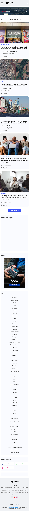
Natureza (14, 392)
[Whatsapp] (5, 56)
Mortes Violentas (14, 387)
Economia (14, 334)
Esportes (14, 352)
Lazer (14, 379)
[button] (27, 3)
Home (11, 504)
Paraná (14, 408)
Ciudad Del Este (14, 308)
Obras (14, 400)
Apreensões (14, 300)
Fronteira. (14, 366)
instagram (8, 468)
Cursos (14, 321)
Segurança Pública (14, 426)
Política (14, 413)
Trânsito (14, 444)
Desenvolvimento (14, 326)
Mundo (14, 389)
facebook (8, 464)
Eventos (14, 355)
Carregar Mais (14, 210)
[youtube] (14, 497)
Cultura (14, 318)
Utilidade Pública (14, 450)
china (14, 305)
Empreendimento (14, 345)
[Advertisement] (14, 235)
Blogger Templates (13, 507)
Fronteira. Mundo (14, 371)
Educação (14, 337)
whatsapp (23, 464)
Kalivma (19, 508)
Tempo (14, 442)
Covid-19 (14, 316)
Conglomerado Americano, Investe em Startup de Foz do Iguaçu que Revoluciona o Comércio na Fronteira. (14, 122)
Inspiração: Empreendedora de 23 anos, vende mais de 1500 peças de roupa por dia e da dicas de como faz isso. (14, 196)
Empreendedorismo (15, 342)
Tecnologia (14, 437)
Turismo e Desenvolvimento (14, 447)
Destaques (14, 329)
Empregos (14, 347)
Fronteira (14, 363)
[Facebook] (1, 56)
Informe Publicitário (14, 373)
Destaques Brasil (14, 331)
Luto (14, 381)
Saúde (14, 423)
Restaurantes (14, 418)
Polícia (14, 410)
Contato (17, 504)
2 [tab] (14, 17)
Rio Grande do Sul (14, 421)
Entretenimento (14, 350)
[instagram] (17, 497)
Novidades (14, 397)
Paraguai (14, 405)
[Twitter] (3, 56)
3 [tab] (17, 17)
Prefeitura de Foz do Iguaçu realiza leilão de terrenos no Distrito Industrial (15, 85)
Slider (14, 431)
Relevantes (14, 415)
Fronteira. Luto (14, 368)
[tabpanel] (14, 11)
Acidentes (14, 297)
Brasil (14, 303)
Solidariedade (14, 434)
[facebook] (12, 497)
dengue (14, 324)
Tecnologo (14, 439)
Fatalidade (14, 358)
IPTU (14, 376)
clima (14, 310)
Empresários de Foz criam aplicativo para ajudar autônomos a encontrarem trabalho (14, 159)
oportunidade (14, 402)
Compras (14, 313)
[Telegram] (6, 56)
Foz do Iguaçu (14, 360)
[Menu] (2, 3)
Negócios (14, 395)
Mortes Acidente (14, 384)
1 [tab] (12, 17)
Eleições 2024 (14, 339)
